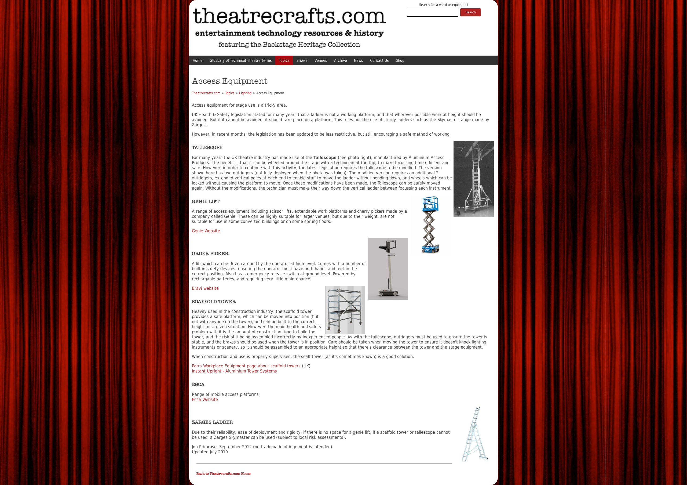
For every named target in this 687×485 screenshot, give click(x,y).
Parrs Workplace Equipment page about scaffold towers (246, 365)
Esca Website (205, 399)
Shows (302, 60)
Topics (284, 60)
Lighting (245, 93)
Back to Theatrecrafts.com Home (223, 474)
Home (198, 60)
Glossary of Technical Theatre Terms (241, 60)
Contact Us (379, 60)
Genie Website (206, 230)
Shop (400, 60)
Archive (340, 60)
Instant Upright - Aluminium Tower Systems (234, 371)
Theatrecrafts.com (206, 93)
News (358, 60)
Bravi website (205, 288)
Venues (321, 60)
